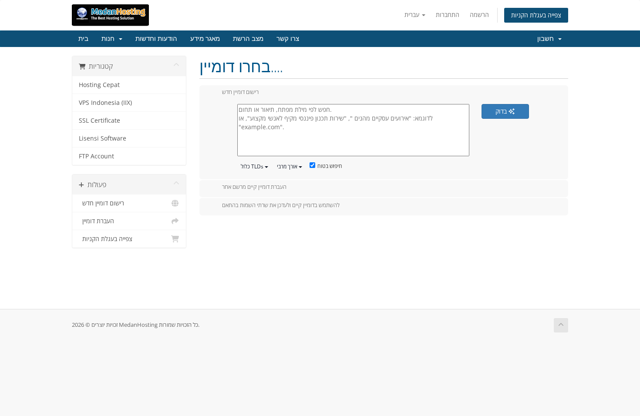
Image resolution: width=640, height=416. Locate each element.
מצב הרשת (248, 39)
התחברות (447, 14)
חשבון (547, 39)
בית (83, 39)
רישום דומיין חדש (101, 203)
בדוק (502, 111)
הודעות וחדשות (156, 39)
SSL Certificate (99, 120)
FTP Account (96, 156)
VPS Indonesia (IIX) (105, 103)
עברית (412, 14)
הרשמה (479, 14)
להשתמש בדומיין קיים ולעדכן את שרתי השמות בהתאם (281, 205)
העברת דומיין (96, 221)
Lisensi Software (102, 138)
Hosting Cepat (99, 85)
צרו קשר (287, 39)
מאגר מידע (205, 39)
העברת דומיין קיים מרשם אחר (254, 187)
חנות (109, 39)
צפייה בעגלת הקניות (536, 15)
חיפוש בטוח (329, 166)
